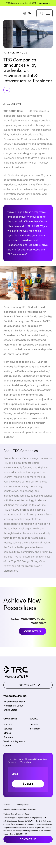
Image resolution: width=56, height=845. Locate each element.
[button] (27, 13)
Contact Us (32, 631)
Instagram (35, 728)
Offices (7, 732)
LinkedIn (34, 724)
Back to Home (17, 52)
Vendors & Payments (14, 741)
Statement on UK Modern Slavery (16, 814)
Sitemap (6, 804)
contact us (28, 839)
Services (7, 728)
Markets (7, 724)
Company (8, 737)
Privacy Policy (22, 804)
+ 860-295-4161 (25, 685)
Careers (7, 745)
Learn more (44, 3)
